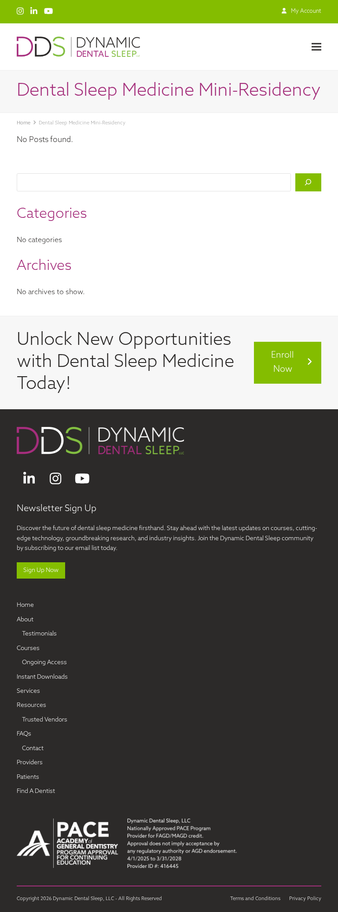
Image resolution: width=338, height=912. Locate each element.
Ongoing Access (44, 662)
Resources (31, 705)
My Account (306, 11)
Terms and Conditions (255, 899)
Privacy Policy (305, 899)
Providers (30, 763)
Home (25, 605)
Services (28, 691)
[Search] (308, 182)
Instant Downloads (42, 677)
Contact (33, 748)
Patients (28, 777)
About (25, 620)
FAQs (24, 734)
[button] (316, 47)
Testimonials (39, 634)
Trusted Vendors (44, 720)
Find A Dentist (36, 791)
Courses (28, 648)
